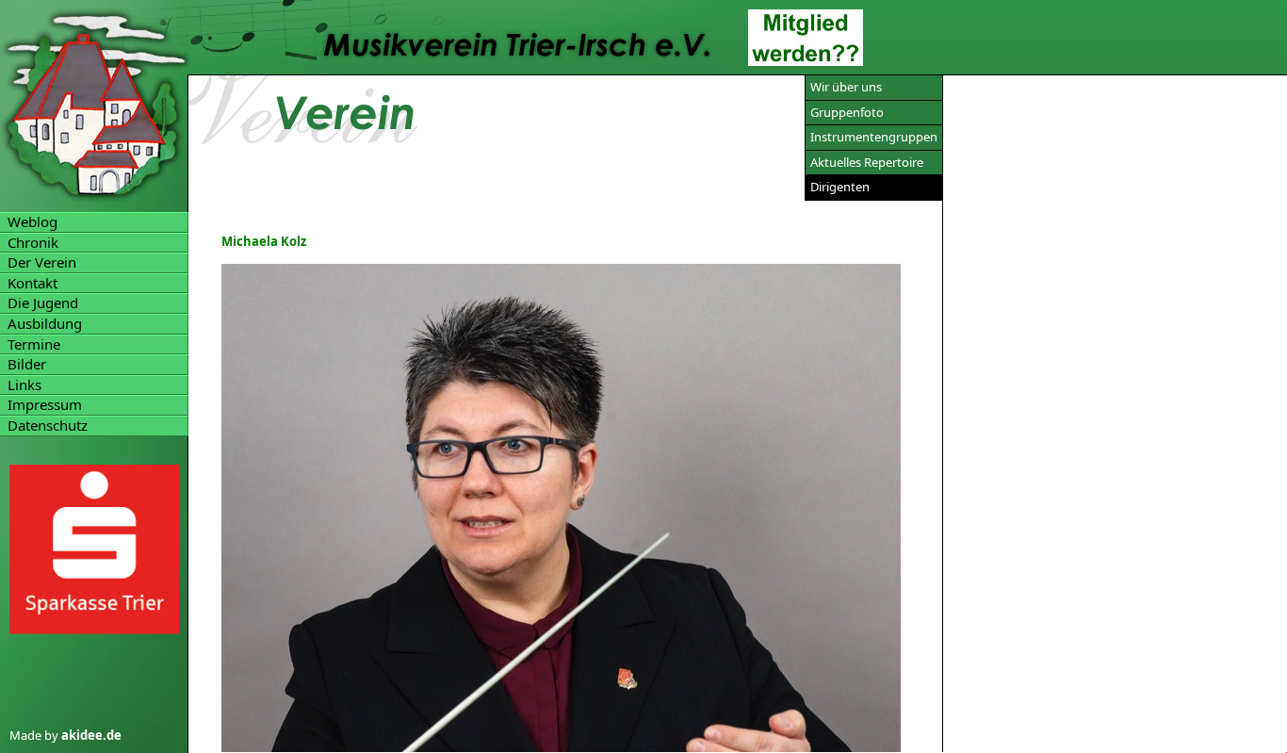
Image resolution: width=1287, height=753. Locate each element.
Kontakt (32, 282)
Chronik (33, 242)
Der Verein (42, 262)
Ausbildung (45, 323)
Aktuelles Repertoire (866, 162)
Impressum (45, 404)
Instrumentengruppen (873, 136)
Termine (34, 344)
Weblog (32, 221)
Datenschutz (47, 425)
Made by (65, 736)
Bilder (27, 363)
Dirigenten (840, 186)
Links (24, 384)
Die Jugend (43, 302)
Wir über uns (846, 86)
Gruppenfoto (847, 112)
